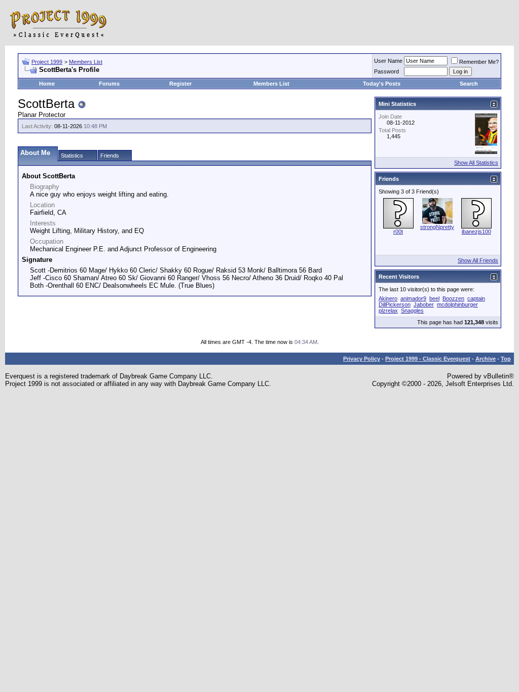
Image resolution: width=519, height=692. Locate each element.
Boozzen (453, 298)
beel (434, 298)
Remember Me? (479, 62)
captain (476, 298)
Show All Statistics (476, 163)
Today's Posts (381, 84)
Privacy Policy (361, 359)
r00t (398, 231)
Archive (485, 359)
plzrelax (388, 310)
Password (386, 71)
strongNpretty (437, 227)
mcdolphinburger (457, 304)
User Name (388, 61)
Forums (109, 84)
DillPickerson (395, 304)
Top (506, 359)
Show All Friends (478, 260)
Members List (85, 62)
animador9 (413, 298)
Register (180, 84)
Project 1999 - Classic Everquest (427, 359)
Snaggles (412, 310)
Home (47, 84)
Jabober (424, 304)
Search (469, 84)
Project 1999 (46, 62)
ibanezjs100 (476, 231)
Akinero (388, 298)
